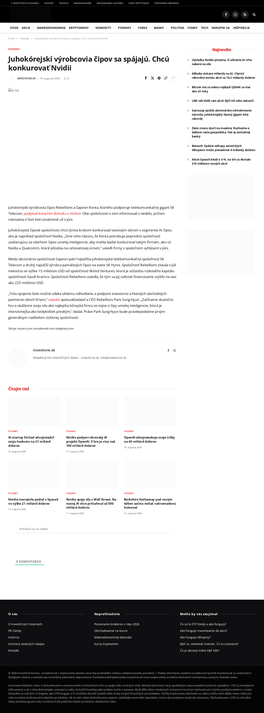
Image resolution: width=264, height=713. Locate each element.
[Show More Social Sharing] (173, 78)
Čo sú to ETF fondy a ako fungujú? (203, 624)
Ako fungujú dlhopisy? (195, 637)
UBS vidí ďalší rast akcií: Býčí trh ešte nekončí (223, 101)
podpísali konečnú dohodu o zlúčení (52, 213)
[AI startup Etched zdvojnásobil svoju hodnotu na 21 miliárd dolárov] (34, 411)
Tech (204, 28)
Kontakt (49, 3)
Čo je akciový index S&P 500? (199, 650)
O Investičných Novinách (25, 3)
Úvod (14, 28)
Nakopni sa (221, 28)
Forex (142, 28)
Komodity (103, 28)
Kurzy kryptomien (139, 3)
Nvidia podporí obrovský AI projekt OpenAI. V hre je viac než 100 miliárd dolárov (90, 441)
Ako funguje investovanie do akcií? (203, 631)
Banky (159, 28)
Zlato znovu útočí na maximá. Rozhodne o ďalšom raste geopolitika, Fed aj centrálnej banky (221, 132)
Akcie (26, 28)
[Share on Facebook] (146, 78)
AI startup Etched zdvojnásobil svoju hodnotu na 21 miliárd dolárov (31, 441)
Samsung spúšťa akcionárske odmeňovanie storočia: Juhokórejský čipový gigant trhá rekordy (221, 114)
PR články (14, 631)
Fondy (192, 28)
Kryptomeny (79, 28)
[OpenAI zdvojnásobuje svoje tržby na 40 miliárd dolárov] (150, 411)
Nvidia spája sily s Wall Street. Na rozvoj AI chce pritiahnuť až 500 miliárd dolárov (91, 503)
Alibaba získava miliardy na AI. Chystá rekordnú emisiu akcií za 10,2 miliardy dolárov (223, 76)
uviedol (54, 299)
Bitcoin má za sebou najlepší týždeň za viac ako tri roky (221, 89)
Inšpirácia (241, 28)
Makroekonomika (51, 28)
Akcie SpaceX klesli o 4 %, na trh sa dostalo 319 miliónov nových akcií (221, 161)
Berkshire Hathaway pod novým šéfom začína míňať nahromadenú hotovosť (150, 503)
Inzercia (63, 3)
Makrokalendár (82, 3)
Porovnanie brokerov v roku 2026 (116, 624)
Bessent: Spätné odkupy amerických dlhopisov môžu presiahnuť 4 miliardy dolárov (223, 148)
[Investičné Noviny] (29, 14)
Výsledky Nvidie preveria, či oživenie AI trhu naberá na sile (222, 62)
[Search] (254, 14)
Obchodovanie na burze (110, 3)
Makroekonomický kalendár (113, 637)
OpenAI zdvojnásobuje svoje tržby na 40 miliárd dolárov (149, 439)
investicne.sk (26, 78)
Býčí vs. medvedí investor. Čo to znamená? (209, 644)
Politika (177, 28)
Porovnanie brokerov (166, 3)
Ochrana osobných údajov (26, 644)
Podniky (124, 28)
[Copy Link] (166, 78)
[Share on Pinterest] (159, 78)
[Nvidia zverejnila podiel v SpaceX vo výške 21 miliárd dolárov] (34, 473)
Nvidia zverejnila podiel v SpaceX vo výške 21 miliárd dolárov (33, 501)
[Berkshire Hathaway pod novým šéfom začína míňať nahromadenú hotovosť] (150, 473)
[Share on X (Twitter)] (152, 78)
